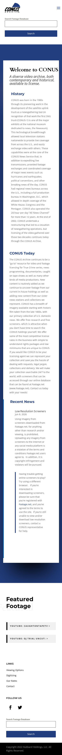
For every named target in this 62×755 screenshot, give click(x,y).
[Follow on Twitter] (20, 707)
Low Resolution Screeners (30, 411)
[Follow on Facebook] (10, 707)
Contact (10, 686)
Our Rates (11, 680)
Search (31, 33)
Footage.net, (26, 504)
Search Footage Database (16, 18)
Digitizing (11, 675)
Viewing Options (15, 670)
